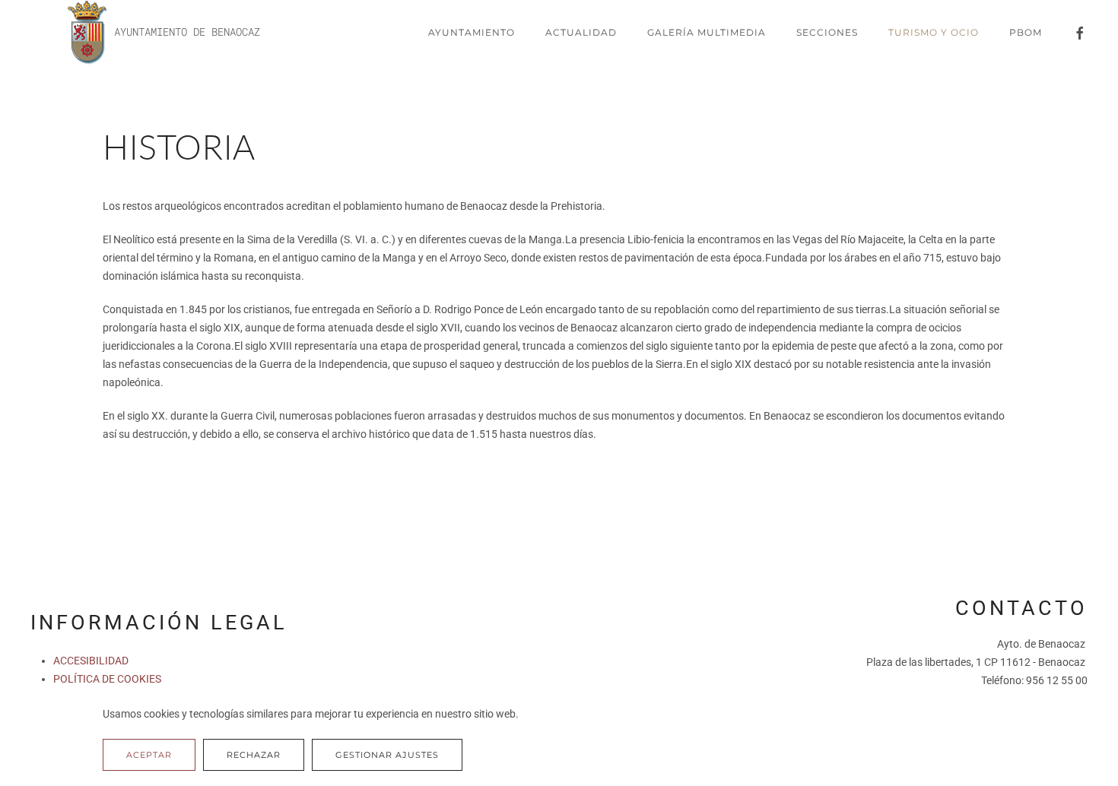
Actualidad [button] (581, 32)
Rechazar (254, 755)
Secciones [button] (827, 32)
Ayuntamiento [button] (471, 32)
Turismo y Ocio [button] (933, 32)
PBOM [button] (1025, 32)
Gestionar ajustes (387, 755)
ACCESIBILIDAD (91, 660)
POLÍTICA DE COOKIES (107, 679)
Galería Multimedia (706, 32)
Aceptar (149, 755)
